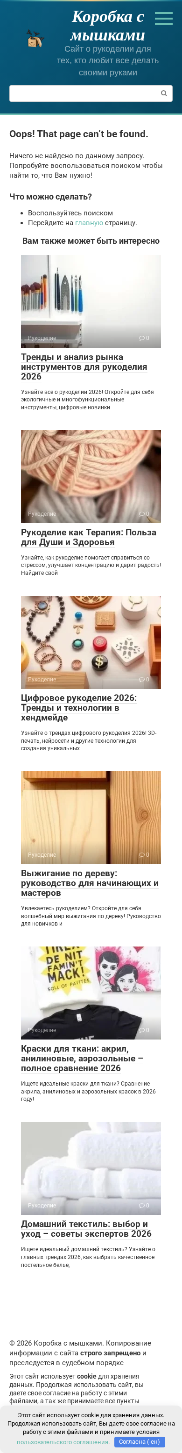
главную (89, 223)
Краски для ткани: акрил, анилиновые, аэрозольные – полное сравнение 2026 (82, 1058)
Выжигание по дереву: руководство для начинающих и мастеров (90, 883)
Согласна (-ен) (139, 1441)
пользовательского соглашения (62, 1441)
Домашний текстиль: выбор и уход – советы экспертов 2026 (86, 1229)
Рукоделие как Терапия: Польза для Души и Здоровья (88, 537)
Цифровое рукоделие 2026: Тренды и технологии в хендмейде (79, 708)
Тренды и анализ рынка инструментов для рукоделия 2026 (84, 367)
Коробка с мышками (107, 25)
